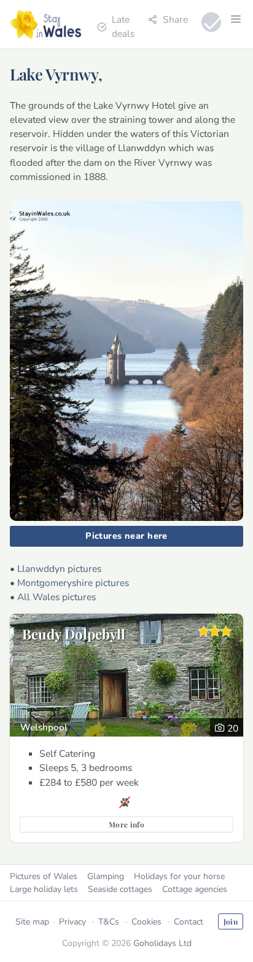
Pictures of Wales (43, 876)
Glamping (105, 876)
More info (126, 824)
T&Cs (108, 922)
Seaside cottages (120, 889)
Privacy (72, 922)
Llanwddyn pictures (59, 568)
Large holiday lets (44, 889)
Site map (32, 922)
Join (231, 921)
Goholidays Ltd (162, 943)
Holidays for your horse (179, 876)
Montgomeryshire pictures (73, 582)
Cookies (146, 922)
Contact (188, 922)
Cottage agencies (194, 889)
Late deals (123, 26)
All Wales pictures (56, 596)
